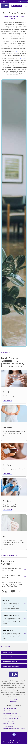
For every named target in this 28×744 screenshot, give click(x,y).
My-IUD (18, 51)
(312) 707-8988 (14, 740)
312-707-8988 (21, 58)
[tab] (14, 570)
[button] (4, 1)
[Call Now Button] (3, 741)
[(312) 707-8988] (14, 734)
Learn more (7, 400)
